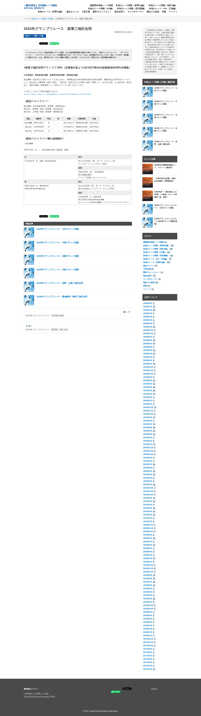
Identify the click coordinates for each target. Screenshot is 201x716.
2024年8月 (147, 380)
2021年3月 (147, 515)
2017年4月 (147, 666)
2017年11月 (148, 642)
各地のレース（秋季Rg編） (51, 11)
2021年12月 (148, 488)
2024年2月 (147, 401)
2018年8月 (147, 615)
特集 (164, 11)
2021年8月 (147, 498)
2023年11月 (148, 411)
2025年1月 (147, 364)
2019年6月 (147, 585)
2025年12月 (148, 330)
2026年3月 (147, 320)
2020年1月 (147, 562)
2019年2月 (147, 599)
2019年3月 (147, 595)
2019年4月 (147, 592)
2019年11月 (148, 568)
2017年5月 (147, 662)
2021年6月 (147, 505)
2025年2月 (147, 360)
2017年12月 (148, 639)
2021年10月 (148, 495)
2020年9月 (147, 535)
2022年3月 (147, 478)
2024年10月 (148, 374)
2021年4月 (147, 511)
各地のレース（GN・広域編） (163, 8)
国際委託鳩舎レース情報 (101, 5)
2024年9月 (147, 377)
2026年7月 (147, 307)
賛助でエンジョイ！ (102, 11)
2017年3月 (147, 669)
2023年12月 (148, 407)
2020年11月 (148, 528)
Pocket (154, 689)
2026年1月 (147, 327)
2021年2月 (147, 518)
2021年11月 (148, 491)
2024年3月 (147, 397)
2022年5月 (147, 471)
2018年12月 (148, 605)
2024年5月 (147, 391)
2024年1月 (147, 404)
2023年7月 (147, 424)
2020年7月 (147, 542)
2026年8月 (147, 303)
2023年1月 (147, 444)
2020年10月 (148, 531)
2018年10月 (148, 609)
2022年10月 (148, 454)
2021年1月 (147, 521)
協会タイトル (72, 11)
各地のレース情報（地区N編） (163, 5)
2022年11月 (148, 451)
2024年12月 (148, 367)
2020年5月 (147, 548)
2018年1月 (147, 636)
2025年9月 (147, 337)
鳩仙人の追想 (153, 11)
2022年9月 (147, 458)
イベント (173, 11)
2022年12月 (148, 448)
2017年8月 (147, 652)
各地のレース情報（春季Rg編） (131, 5)
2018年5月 (147, 622)
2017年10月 (148, 646)
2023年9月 (147, 417)
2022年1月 (147, 484)
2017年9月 (147, 649)
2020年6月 (147, 545)
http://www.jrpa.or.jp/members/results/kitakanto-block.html (57, 94)
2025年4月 (147, 354)
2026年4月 (147, 317)
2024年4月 (147, 394)
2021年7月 (147, 501)
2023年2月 (147, 441)
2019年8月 (147, 579)
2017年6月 (147, 659)
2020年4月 (147, 552)
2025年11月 (148, 333)
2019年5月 (147, 589)
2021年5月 (147, 508)
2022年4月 (147, 474)
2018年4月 (147, 625)
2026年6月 (147, 310)
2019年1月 (147, 602)
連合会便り (119, 11)
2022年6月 (147, 468)
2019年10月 (148, 572)
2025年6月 (147, 347)
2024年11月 (148, 370)
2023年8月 (147, 421)
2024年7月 (147, 384)
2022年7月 (147, 464)
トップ (26, 19)
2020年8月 (147, 538)
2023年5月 (147, 431)
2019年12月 (148, 565)
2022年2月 (147, 481)
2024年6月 (147, 387)
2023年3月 (147, 438)
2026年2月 (147, 323)
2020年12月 (148, 525)
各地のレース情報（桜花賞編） (131, 8)
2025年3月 (147, 357)
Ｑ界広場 (86, 11)
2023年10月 (148, 414)
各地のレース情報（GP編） (101, 8)
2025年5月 (147, 350)
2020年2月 (147, 558)
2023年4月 (147, 434)
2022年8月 (147, 461)
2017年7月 (147, 656)
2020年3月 (147, 555)
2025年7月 (147, 344)
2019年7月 (147, 582)
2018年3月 (147, 629)
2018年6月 (147, 619)
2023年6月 (147, 428)
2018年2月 (147, 632)
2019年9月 (147, 575)
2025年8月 (147, 340)
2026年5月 (147, 313)
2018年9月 (147, 612)
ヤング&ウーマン (136, 11)
